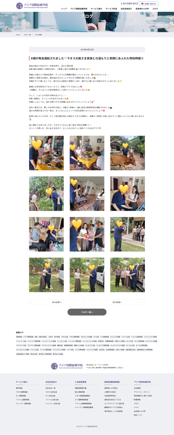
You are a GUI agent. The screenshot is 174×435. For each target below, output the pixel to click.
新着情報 (137, 399)
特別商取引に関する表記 (143, 395)
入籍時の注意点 (110, 392)
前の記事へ (57, 302)
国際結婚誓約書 (81, 388)
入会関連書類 (80, 381)
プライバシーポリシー (142, 392)
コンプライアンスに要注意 (114, 403)
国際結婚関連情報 (112, 381)
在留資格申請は (110, 395)
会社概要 (137, 388)
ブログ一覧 (27, 35)
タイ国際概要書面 (81, 399)
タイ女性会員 (50, 395)
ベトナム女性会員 (52, 399)
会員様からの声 (142, 8)
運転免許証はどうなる (112, 399)
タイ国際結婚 (21, 395)
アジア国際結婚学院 (78, 8)
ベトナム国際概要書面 (83, 403)
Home (18, 35)
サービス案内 (21, 381)
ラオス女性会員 (51, 392)
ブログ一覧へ (87, 312)
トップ (64, 8)
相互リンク (138, 415)
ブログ (155, 8)
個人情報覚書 (80, 392)
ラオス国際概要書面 (82, 395)
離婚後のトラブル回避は (113, 407)
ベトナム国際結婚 (22, 399)
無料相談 (19, 388)
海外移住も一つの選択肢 (113, 411)
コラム (136, 407)
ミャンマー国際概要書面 (84, 407)
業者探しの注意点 (111, 388)
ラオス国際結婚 (22, 392)
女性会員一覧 (50, 388)
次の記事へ (117, 302)
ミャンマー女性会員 (52, 403)
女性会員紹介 (51, 381)
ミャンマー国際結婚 (23, 403)
